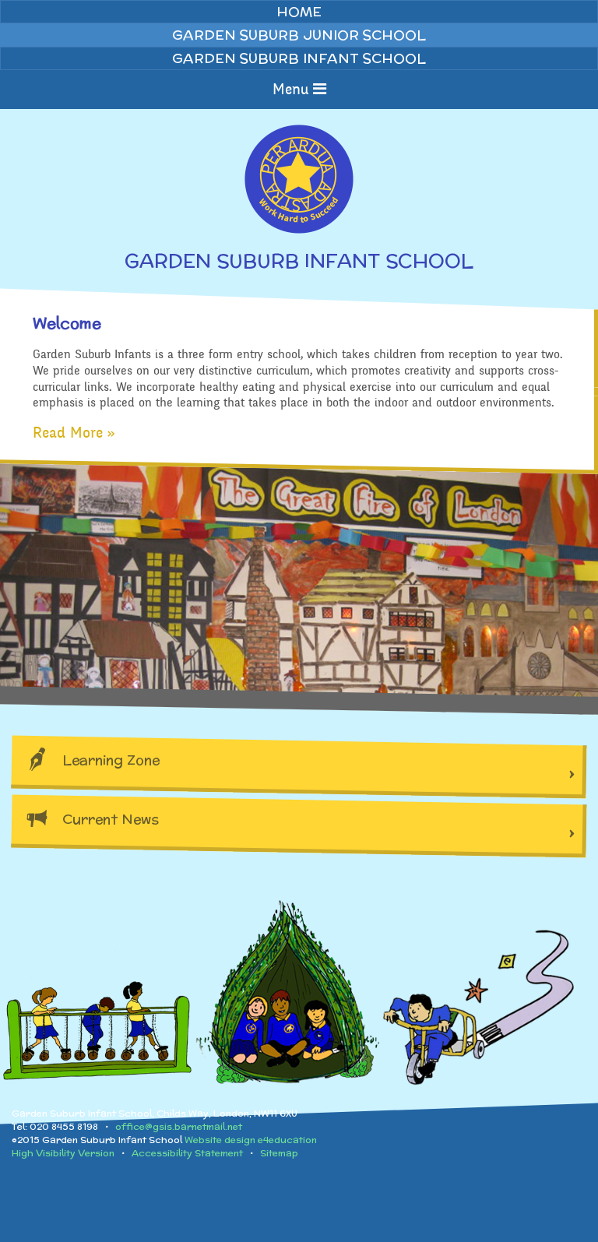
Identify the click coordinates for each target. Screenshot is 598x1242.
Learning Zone (111, 759)
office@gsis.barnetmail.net (178, 1126)
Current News (110, 819)
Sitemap (279, 1152)
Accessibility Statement (187, 1152)
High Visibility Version (63, 1152)
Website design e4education (251, 1139)
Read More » (74, 433)
